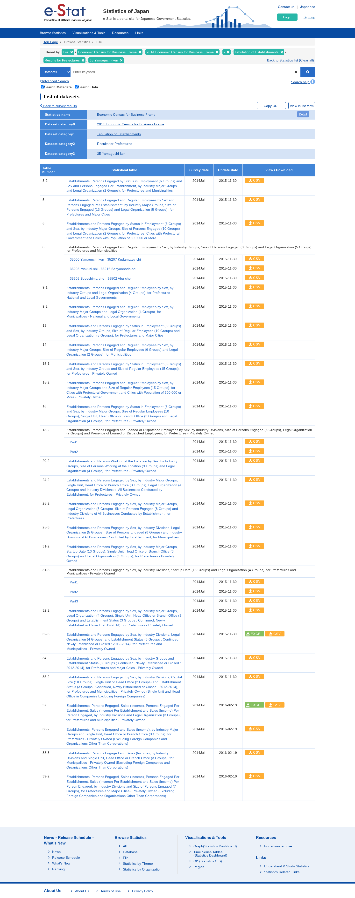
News (56, 851)
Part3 (74, 601)
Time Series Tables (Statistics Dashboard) (210, 853)
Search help (300, 82)
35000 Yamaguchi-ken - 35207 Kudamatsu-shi (105, 259)
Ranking (58, 869)
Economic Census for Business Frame (126, 114)
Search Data (88, 87)
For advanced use (278, 846)
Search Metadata (58, 87)
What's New (61, 863)
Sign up (309, 17)
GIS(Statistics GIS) (207, 861)
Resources (120, 33)
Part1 (74, 442)
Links (139, 33)
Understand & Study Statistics (286, 866)
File (125, 857)
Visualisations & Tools (88, 33)
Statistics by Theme (138, 863)
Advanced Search (55, 81)
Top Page (50, 42)
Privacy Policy (142, 891)
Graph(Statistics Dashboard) (215, 846)
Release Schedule (66, 857)
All (125, 846)
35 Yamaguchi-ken (111, 153)
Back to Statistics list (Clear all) (290, 60)
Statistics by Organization (142, 869)
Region (198, 867)
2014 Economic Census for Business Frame (130, 124)
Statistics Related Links (281, 872)
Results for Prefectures (114, 144)
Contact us (286, 6)
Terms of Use (110, 891)
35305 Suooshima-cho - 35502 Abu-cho (100, 278)
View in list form (302, 106)
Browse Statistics (53, 33)
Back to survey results (59, 106)
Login (287, 17)
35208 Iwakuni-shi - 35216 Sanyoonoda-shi (103, 269)
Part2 (74, 452)
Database (130, 852)
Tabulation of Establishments (119, 134)
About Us (82, 891)
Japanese (307, 6)
